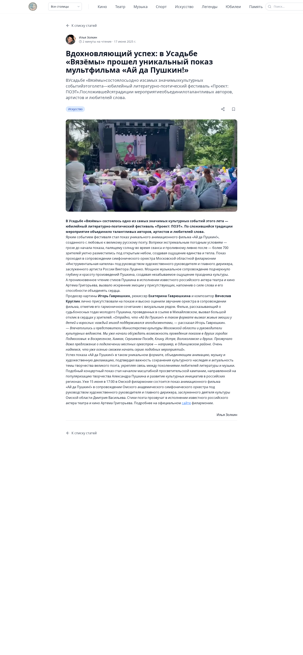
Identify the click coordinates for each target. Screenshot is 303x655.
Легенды (209, 6)
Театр (120, 6)
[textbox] (151, 312)
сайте (186, 403)
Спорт (161, 6)
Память (256, 6)
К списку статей (84, 25)
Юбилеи (233, 6)
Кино (102, 6)
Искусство (184, 6)
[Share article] (223, 109)
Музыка (141, 6)
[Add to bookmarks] (233, 109)
